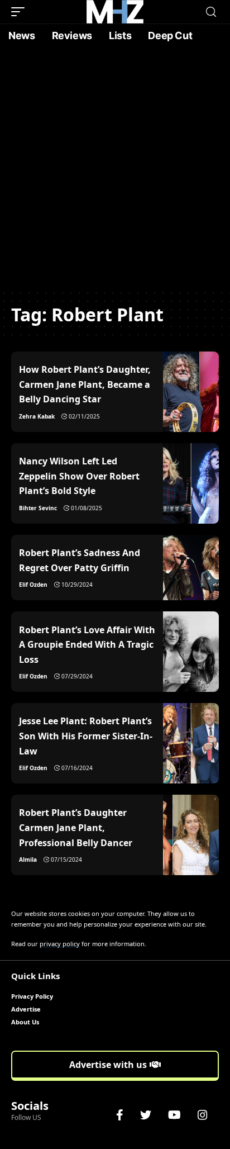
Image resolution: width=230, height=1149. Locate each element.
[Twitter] (146, 1115)
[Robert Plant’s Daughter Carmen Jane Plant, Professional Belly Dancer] (191, 835)
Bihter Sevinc (38, 508)
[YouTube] (174, 1115)
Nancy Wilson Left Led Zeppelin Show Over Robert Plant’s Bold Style (79, 476)
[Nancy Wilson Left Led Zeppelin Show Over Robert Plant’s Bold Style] (191, 483)
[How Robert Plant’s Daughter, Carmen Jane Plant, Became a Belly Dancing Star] (191, 392)
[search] (211, 12)
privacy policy (60, 943)
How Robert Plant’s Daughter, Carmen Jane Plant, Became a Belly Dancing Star (85, 384)
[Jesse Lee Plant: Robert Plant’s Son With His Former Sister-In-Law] (191, 743)
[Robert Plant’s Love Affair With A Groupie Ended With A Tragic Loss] (191, 651)
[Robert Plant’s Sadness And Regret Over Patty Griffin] (191, 567)
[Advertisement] (115, 168)
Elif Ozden (33, 584)
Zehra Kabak (37, 416)
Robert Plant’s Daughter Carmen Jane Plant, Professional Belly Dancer (75, 827)
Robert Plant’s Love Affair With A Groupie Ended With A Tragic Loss (87, 645)
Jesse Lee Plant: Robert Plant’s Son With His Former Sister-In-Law (85, 736)
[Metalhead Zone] (115, 11)
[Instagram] (202, 1115)
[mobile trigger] (20, 11)
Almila (28, 859)
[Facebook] (120, 1115)
